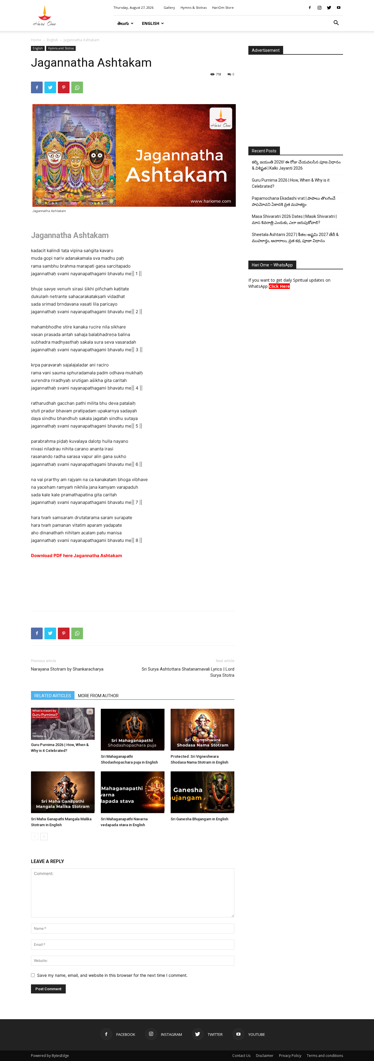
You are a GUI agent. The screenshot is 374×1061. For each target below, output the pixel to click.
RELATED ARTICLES (52, 695)
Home (36, 39)
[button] (336, 23)
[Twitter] (329, 8)
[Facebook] (309, 8)
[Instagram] (319, 8)
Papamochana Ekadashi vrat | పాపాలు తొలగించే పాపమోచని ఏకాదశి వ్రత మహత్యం (293, 201)
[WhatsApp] (77, 87)
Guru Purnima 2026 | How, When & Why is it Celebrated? (291, 183)
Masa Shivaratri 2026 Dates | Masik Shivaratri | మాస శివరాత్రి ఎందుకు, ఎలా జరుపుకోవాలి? (294, 219)
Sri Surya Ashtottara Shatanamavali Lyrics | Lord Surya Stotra (188, 672)
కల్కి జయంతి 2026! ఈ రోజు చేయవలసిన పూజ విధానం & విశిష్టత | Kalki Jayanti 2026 (296, 165)
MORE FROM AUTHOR (98, 695)
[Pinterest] (64, 87)
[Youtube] (338, 8)
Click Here (279, 286)
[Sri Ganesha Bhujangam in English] (202, 792)
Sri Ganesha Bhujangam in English (199, 819)
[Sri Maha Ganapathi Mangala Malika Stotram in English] (63, 792)
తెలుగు (123, 23)
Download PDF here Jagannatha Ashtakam (76, 555)
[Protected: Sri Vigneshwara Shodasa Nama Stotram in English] (202, 730)
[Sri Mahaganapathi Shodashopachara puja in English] (133, 730)
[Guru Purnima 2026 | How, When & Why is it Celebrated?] (63, 724)
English (150, 23)
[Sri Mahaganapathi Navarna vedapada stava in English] (133, 792)
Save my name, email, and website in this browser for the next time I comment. (112, 975)
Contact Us (241, 1055)
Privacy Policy (290, 1055)
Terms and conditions (325, 1055)
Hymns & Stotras (194, 7)
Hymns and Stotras (61, 48)
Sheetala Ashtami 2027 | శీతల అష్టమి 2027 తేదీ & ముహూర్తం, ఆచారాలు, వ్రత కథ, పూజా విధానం (295, 237)
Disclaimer (264, 1055)
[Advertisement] (132, 591)
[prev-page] (34, 836)
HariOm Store (223, 7)
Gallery (169, 7)
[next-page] (44, 836)
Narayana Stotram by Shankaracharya (67, 669)
